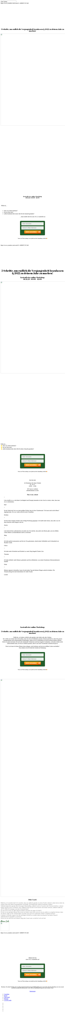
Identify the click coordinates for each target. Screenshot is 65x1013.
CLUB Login (7, 1000)
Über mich (7, 997)
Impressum (32, 991)
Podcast (6, 998)
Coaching (6, 994)
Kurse (5, 995)
